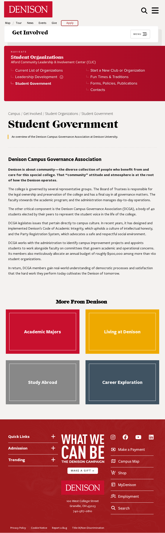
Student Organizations (61, 114)
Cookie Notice (39, 527)
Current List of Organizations (39, 70)
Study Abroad (42, 382)
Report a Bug (59, 527)
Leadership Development (36, 77)
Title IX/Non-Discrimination (88, 527)
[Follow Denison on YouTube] (138, 437)
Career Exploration (122, 382)
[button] (144, 10)
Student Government (97, 114)
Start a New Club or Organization (117, 70)
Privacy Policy (18, 527)
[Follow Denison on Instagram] (113, 437)
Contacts (97, 90)
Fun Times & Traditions (109, 77)
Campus (14, 114)
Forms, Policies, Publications (113, 83)
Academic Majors (42, 331)
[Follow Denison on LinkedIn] (151, 437)
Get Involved (30, 33)
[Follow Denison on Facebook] (125, 437)
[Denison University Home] (82, 494)
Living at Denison (122, 331)
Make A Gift (83, 470)
